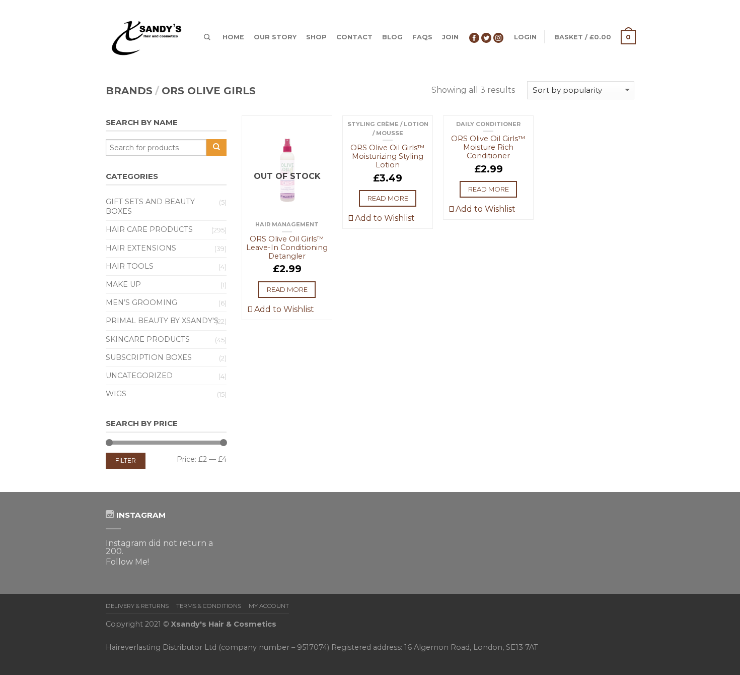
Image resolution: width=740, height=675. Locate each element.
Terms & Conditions (208, 605)
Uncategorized (139, 375)
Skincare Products (148, 339)
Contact (354, 37)
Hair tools (130, 266)
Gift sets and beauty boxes (150, 206)
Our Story (275, 37)
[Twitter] (486, 37)
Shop (316, 37)
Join (450, 37)
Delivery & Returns (137, 605)
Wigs (116, 393)
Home (233, 37)
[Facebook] (474, 37)
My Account (269, 605)
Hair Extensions (141, 248)
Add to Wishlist (283, 309)
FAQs (422, 37)
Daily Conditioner (488, 124)
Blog (392, 37)
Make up (123, 284)
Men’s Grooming (141, 302)
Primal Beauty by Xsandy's (162, 320)
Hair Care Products (149, 229)
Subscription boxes (149, 357)
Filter (125, 460)
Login (525, 37)
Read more (287, 289)
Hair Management (287, 224)
